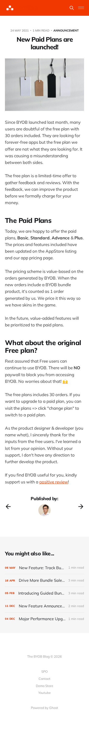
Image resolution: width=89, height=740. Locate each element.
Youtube (44, 693)
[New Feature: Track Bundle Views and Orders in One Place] (44, 568)
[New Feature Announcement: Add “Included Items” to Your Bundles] (44, 606)
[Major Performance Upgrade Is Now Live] (44, 619)
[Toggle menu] (81, 8)
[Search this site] (71, 8)
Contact (44, 679)
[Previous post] (8, 506)
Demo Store (44, 686)
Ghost (53, 708)
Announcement (66, 30)
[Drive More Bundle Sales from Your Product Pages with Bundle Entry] (44, 580)
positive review (53, 481)
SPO (44, 671)
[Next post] (81, 506)
